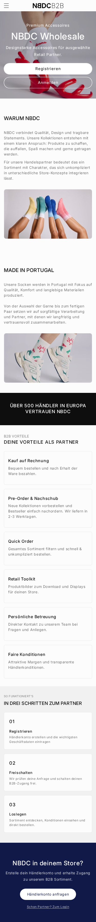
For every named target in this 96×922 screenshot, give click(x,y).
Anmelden (48, 82)
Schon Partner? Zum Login (48, 907)
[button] (6, 5)
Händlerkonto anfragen (48, 894)
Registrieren (48, 68)
